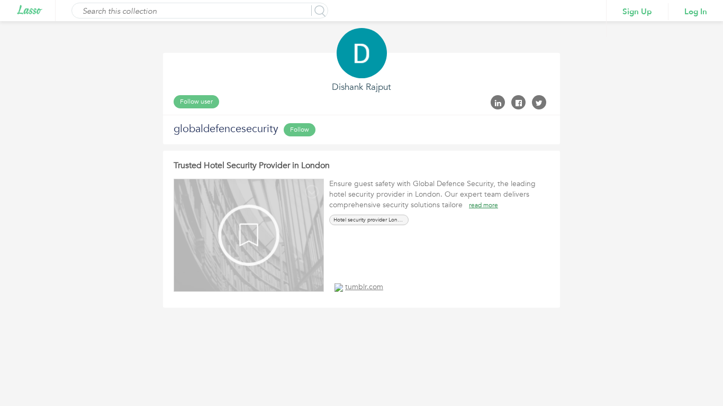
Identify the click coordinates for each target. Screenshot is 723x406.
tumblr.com (364, 287)
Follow (299, 129)
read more (483, 205)
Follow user (196, 101)
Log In (695, 11)
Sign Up (637, 11)
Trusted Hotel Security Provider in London (252, 165)
